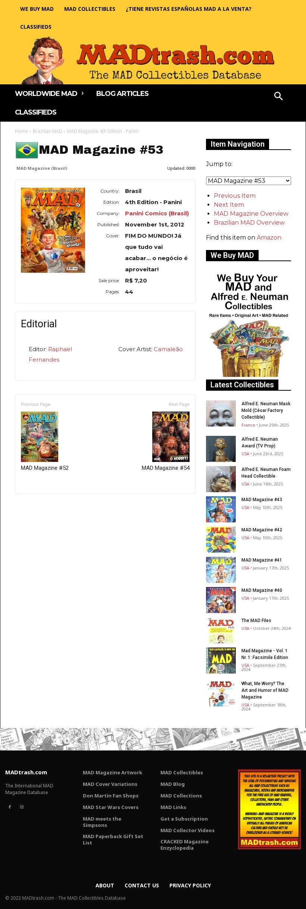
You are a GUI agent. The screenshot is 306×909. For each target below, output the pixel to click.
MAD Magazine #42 (261, 529)
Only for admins (41, 506)
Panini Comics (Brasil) (157, 213)
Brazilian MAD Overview (249, 222)
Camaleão (168, 349)
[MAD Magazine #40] (221, 600)
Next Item (229, 204)
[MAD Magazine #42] (221, 540)
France (248, 425)
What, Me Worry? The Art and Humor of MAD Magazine (264, 690)
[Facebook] (9, 807)
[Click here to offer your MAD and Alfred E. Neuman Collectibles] (248, 374)
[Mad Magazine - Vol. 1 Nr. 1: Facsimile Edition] (221, 660)
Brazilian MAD (47, 131)
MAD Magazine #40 (261, 590)
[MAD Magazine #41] (221, 570)
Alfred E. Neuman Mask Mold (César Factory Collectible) (265, 410)
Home (21, 131)
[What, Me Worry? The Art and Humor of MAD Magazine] (221, 693)
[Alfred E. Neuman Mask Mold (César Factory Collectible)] (221, 413)
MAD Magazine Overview (251, 213)
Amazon (269, 237)
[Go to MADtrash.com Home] (153, 60)
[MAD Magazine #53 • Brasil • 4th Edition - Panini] (53, 230)
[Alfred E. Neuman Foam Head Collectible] (221, 479)
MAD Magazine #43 (261, 499)
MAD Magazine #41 (261, 560)
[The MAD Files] (221, 630)
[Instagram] (21, 807)
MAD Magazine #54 (166, 468)
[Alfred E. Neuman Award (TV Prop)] (221, 449)
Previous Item (235, 195)
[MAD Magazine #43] (221, 509)
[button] (278, 97)
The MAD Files (256, 620)
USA (245, 453)
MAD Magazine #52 (45, 468)
